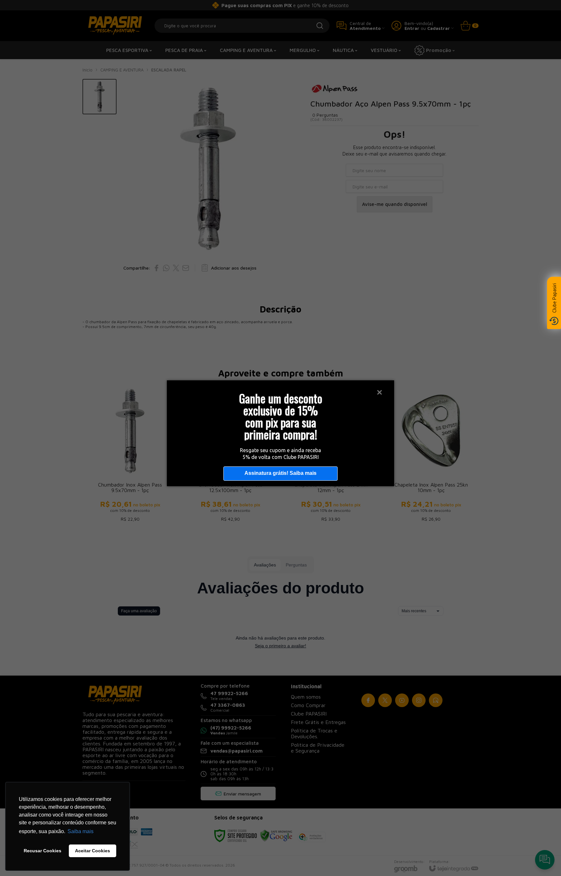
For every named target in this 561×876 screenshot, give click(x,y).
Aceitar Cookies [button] (92, 850)
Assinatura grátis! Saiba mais (280, 473)
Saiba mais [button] (81, 831)
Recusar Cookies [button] (42, 850)
